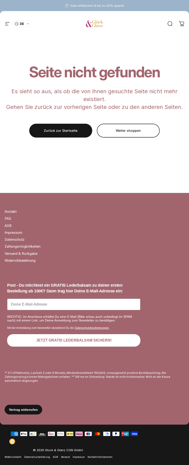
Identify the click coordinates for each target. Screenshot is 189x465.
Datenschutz (14, 239)
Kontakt (11, 212)
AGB (8, 226)
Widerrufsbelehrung (20, 260)
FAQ (8, 218)
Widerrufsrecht (13, 457)
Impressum (13, 233)
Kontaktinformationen (100, 457)
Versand (65, 457)
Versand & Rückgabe (21, 254)
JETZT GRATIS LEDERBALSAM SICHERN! (74, 340)
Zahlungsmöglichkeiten (23, 246)
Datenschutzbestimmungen (92, 328)
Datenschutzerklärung (37, 457)
